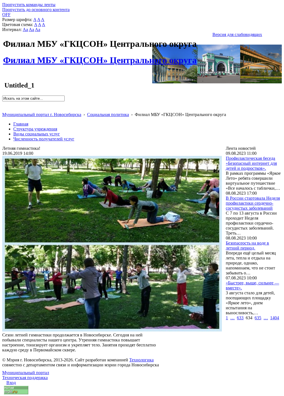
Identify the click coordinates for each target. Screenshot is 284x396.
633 (240, 317)
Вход (11, 382)
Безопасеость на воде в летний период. (247, 245)
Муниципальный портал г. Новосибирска (41, 114)
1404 (274, 317)
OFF (6, 14)
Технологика (141, 360)
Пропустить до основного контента (36, 9)
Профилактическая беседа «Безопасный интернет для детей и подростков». (251, 163)
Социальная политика (108, 114)
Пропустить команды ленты (28, 4)
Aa (25, 29)
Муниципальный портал (25, 372)
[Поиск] (4, 104)
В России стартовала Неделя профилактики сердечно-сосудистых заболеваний (253, 203)
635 (258, 317)
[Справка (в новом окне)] (4, 108)
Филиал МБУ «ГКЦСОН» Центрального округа (100, 57)
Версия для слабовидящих (237, 34)
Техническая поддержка (25, 377)
